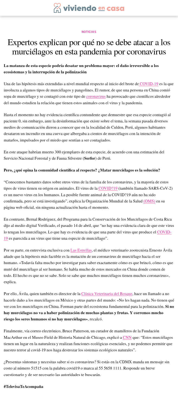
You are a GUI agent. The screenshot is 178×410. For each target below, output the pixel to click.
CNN (127, 337)
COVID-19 (148, 83)
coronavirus (96, 96)
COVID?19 (108, 188)
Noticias (89, 32)
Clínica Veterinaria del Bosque (106, 293)
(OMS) (149, 201)
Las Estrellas (81, 250)
